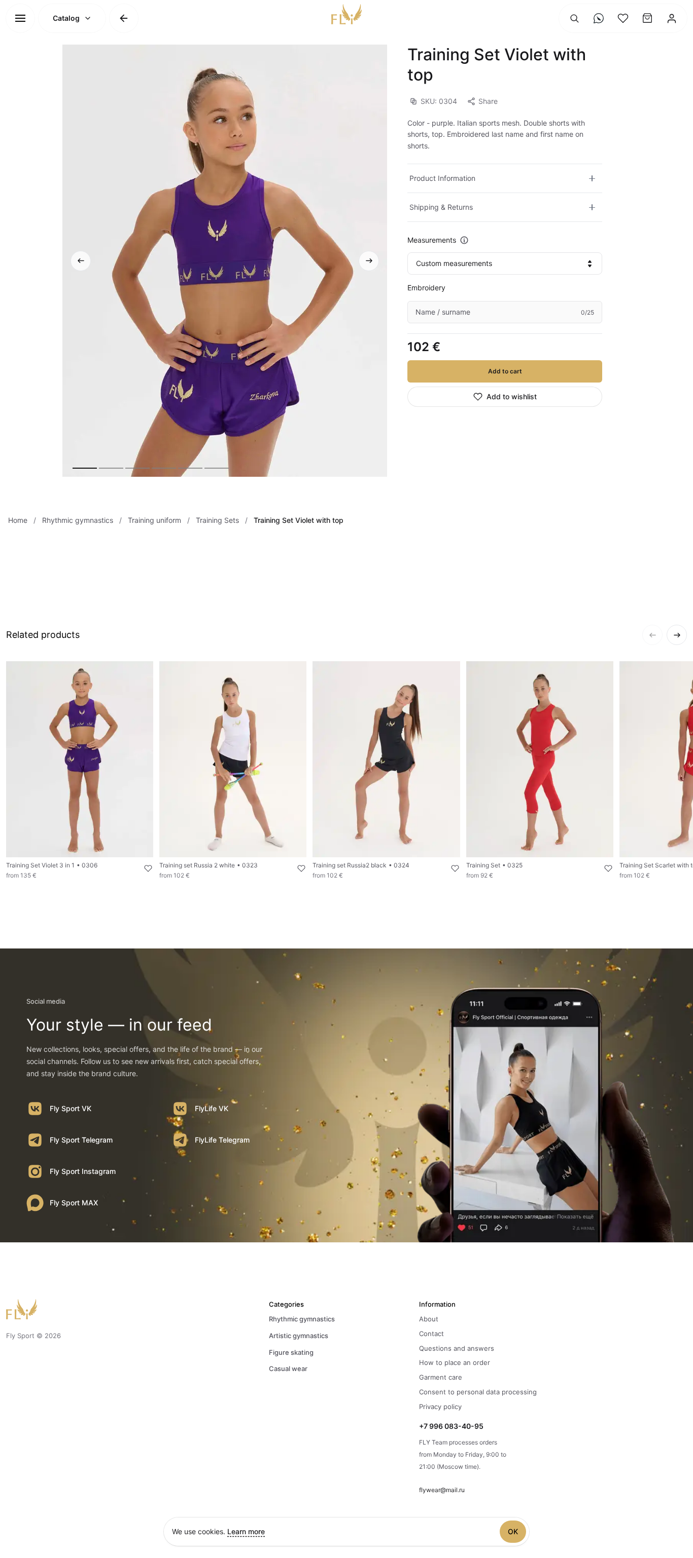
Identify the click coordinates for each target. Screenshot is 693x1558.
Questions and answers (456, 1348)
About (428, 1319)
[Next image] (369, 261)
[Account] (672, 18)
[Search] (574, 18)
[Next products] (677, 635)
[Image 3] (137, 468)
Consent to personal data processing (478, 1392)
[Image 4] (164, 468)
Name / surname (442, 312)
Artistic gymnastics (298, 1336)
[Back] (124, 18)
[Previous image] (81, 261)
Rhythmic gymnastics (302, 1319)
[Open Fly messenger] (598, 18)
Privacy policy (440, 1406)
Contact (431, 1333)
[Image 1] (85, 468)
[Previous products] (652, 635)
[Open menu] (20, 18)
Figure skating (291, 1352)
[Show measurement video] (464, 240)
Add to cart (505, 371)
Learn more (246, 1531)
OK (513, 1531)
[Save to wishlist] (142, 868)
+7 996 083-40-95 (451, 1426)
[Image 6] (216, 468)
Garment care (440, 1377)
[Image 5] (190, 468)
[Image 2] (111, 468)
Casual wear (288, 1368)
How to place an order (454, 1362)
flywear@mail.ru (442, 1490)
